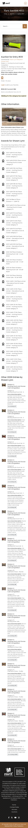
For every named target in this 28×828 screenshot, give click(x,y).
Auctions (12, 14)
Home (5, 14)
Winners (14, 809)
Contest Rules (14, 807)
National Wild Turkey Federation (14, 826)
